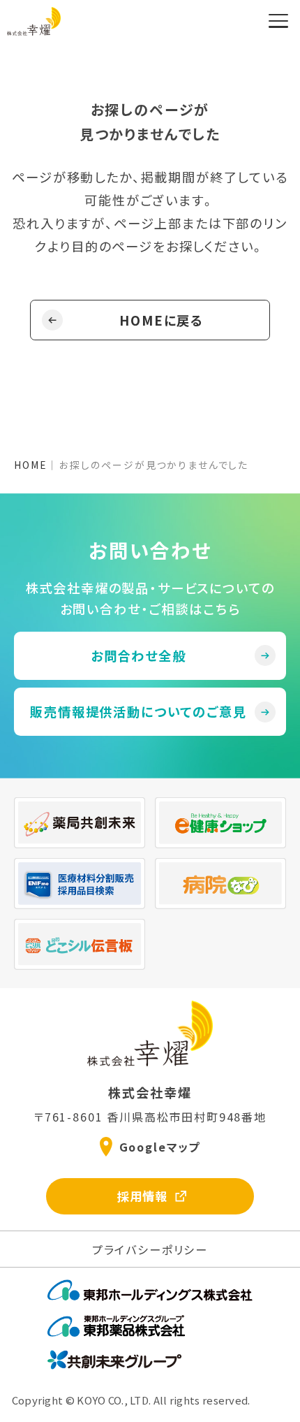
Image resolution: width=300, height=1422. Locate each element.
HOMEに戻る (161, 320)
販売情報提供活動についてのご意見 (138, 711)
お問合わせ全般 (138, 655)
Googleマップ (159, 1146)
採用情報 (142, 1196)
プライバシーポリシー (150, 1249)
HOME (30, 465)
